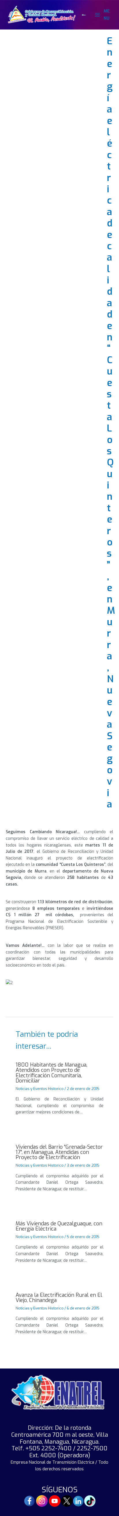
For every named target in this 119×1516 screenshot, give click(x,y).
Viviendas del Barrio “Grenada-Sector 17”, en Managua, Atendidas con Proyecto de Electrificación (59, 1152)
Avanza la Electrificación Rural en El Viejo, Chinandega (59, 1298)
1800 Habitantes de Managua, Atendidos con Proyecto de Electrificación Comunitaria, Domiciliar (51, 1072)
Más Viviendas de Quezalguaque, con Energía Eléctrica (59, 1226)
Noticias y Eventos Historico (40, 1088)
